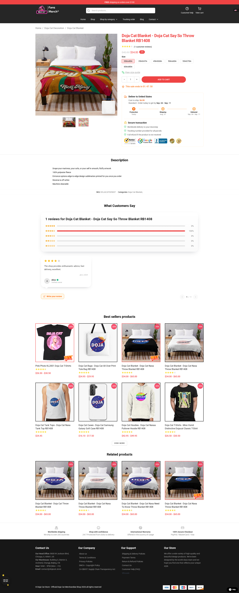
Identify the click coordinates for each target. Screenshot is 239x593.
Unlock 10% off (5, 580)
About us (83, 554)
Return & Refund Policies (132, 561)
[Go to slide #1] (69, 122)
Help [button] (234, 590)
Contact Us (127, 565)
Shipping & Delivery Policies (133, 554)
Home (38, 28)
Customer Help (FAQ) (131, 569)
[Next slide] (113, 75)
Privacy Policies (85, 561)
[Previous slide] (40, 75)
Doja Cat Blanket (75, 28)
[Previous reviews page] (182, 296)
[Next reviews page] (195, 296)
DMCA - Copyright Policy (89, 565)
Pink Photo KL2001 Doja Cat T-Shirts (53, 366)
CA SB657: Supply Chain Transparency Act (97, 569)
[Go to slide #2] (83, 122)
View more (119, 443)
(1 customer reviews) (143, 47)
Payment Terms (128, 557)
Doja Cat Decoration (54, 28)
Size (123, 57)
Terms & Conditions (87, 557)
